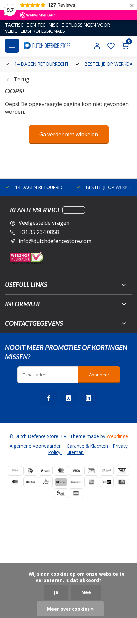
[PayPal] (46, 471)
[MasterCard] (61, 471)
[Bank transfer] (15, 471)
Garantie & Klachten (87, 446)
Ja (56, 592)
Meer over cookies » (70, 609)
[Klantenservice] (73, 210)
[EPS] (61, 493)
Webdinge (117, 436)
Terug (21, 79)
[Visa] (76, 471)
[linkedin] (88, 398)
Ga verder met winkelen (68, 134)
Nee (86, 592)
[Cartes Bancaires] (76, 493)
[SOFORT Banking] (107, 471)
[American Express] (91, 482)
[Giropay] (107, 482)
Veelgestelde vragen (44, 222)
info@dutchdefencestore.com (55, 241)
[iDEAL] (30, 471)
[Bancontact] (91, 471)
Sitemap (75, 452)
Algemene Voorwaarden (36, 446)
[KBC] (46, 482)
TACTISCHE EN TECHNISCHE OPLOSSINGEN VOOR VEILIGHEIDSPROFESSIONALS (57, 28)
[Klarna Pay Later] (61, 482)
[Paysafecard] (76, 482)
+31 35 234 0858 (39, 232)
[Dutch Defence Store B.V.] (47, 46)
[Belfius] (30, 482)
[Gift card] (122, 482)
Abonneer (99, 375)
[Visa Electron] (122, 471)
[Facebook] (48, 398)
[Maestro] (15, 482)
